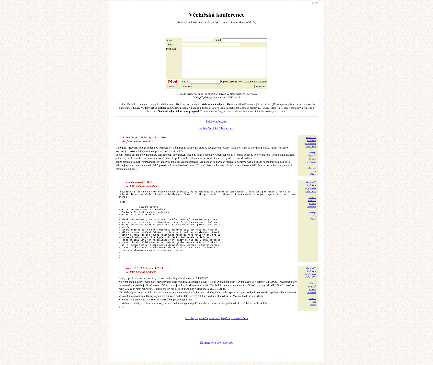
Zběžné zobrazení (216, 121)
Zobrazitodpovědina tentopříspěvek (311, 157)
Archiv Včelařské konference (216, 128)
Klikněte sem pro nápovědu (216, 342)
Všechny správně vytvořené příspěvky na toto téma (216, 318)
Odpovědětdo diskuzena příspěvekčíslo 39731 (310, 187)
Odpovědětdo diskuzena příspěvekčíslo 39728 (310, 142)
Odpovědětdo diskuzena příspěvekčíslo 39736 (310, 272)
